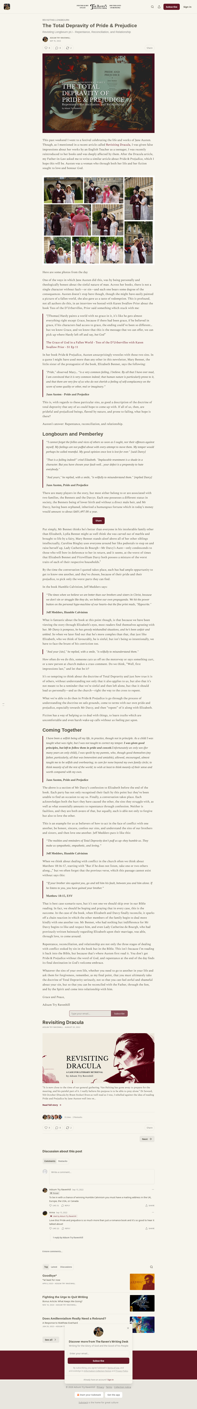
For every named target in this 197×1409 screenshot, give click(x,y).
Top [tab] (46, 1267)
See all (48, 1339)
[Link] (38, 434)
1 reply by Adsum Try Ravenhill (68, 1237)
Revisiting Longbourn (55, 20)
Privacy (100, 1387)
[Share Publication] (159, 7)
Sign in (187, 6)
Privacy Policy (122, 1370)
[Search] (152, 7)
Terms (109, 1387)
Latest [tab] (54, 1267)
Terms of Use (113, 1367)
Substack (83, 1402)
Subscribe (171, 6)
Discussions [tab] (66, 1267)
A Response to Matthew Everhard (60, 1322)
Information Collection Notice (97, 1370)
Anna (52, 1212)
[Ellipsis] (153, 1189)
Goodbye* (49, 1275)
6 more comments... (52, 1251)
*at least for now (51, 1279)
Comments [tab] (49, 1161)
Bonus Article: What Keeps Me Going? (62, 1301)
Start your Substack (90, 1394)
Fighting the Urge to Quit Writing (65, 1297)
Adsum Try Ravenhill (60, 38)
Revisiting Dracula (118, 145)
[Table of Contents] (3, 704)
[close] (128, 1328)
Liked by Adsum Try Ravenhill (64, 1216)
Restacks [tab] (62, 1161)
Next (145, 1139)
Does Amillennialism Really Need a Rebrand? (74, 1318)
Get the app (113, 1394)
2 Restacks (77, 1117)
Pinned (55, 1193)
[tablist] (55, 1161)
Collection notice (122, 1387)
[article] (98, 1281)
